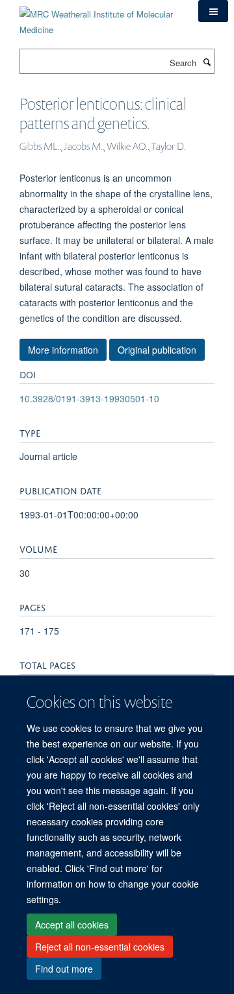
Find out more (64, 968)
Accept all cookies (72, 924)
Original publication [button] (157, 349)
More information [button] (63, 349)
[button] (213, 11)
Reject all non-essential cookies (99, 946)
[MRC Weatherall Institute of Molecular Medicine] (99, 17)
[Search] (207, 62)
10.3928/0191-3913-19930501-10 (89, 398)
